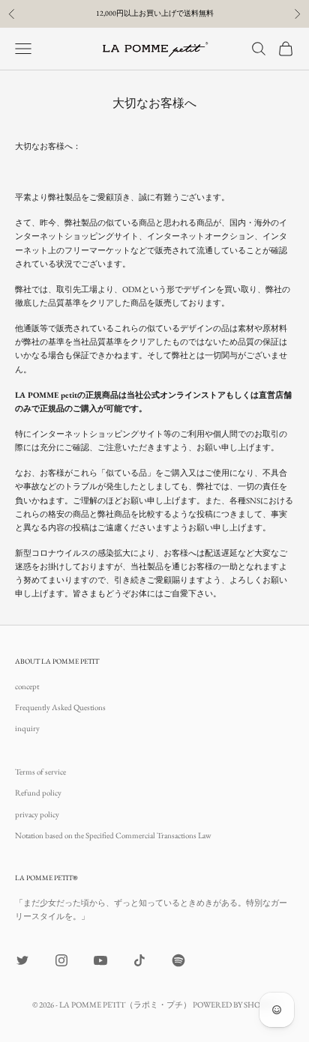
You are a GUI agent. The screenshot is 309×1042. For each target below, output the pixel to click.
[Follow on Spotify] (178, 960)
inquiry (27, 728)
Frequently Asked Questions (60, 707)
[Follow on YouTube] (100, 960)
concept (27, 686)
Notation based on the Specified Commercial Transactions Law (113, 835)
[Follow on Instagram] (61, 960)
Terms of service (40, 771)
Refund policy (38, 792)
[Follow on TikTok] (139, 960)
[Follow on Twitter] (22, 960)
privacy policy (37, 814)
